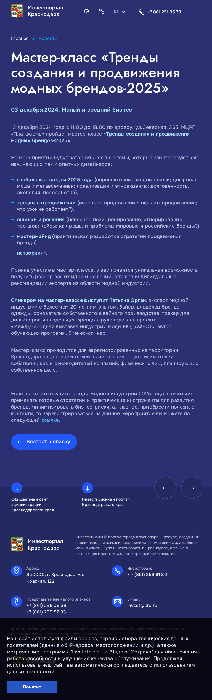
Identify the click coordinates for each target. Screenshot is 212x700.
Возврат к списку (48, 442)
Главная (20, 38)
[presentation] (165, 488)
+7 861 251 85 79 (164, 12)
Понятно (32, 687)
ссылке (50, 420)
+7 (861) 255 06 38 (46, 605)
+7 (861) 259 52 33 (46, 612)
